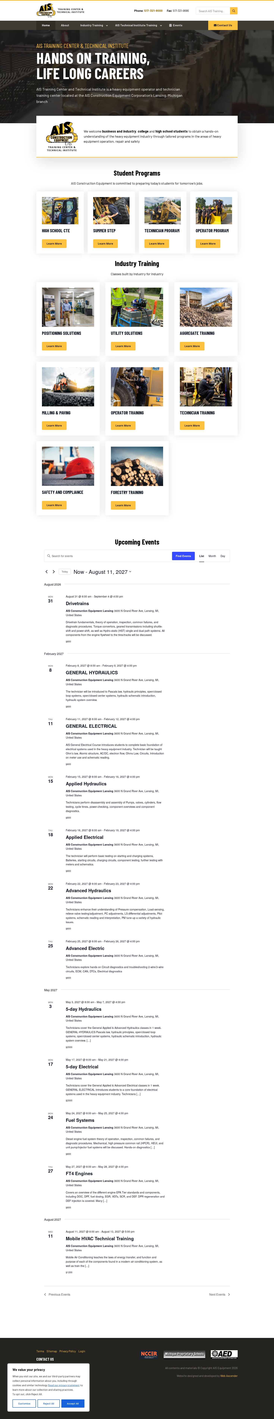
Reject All (48, 1403)
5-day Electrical (82, 1066)
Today (65, 571)
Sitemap (52, 1351)
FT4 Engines (79, 1173)
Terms (40, 1351)
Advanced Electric (85, 948)
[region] (48, 1387)
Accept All (73, 1403)
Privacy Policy (67, 1351)
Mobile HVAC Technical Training (100, 1238)
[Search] (233, 11)
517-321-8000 (153, 10)
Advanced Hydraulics (88, 890)
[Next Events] (53, 571)
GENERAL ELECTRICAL (91, 726)
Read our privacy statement (64, 1385)
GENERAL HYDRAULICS (92, 672)
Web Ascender (229, 1375)
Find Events (183, 556)
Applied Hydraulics (86, 783)
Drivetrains (77, 603)
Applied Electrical (84, 837)
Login (81, 1351)
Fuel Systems (80, 1120)
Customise (24, 1403)
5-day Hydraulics (83, 1009)
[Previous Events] (46, 571)
